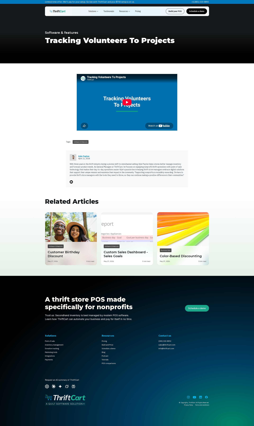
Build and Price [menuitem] (107, 345)
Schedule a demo (196, 11)
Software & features (61, 33)
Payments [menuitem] (49, 360)
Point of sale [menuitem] (50, 341)
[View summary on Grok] (67, 386)
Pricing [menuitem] (104, 341)
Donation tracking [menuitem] (52, 348)
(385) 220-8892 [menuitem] (164, 341)
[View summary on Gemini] (60, 386)
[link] (57, 11)
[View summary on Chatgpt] (47, 386)
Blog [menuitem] (103, 352)
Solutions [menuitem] (50, 335)
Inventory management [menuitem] (54, 345)
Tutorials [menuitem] (105, 360)
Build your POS (175, 11)
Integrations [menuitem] (50, 356)
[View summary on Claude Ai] (54, 386)
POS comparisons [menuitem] (109, 363)
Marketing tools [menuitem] (51, 352)
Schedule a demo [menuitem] (108, 348)
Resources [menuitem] (108, 335)
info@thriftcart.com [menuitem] (166, 348)
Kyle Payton (83, 156)
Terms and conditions (202, 405)
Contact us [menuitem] (164, 335)
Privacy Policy (188, 405)
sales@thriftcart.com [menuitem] (166, 345)
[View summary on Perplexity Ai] (73, 386)
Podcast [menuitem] (105, 356)
